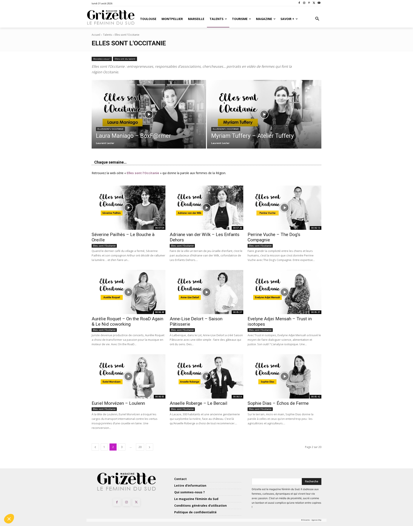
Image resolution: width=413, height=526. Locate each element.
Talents (107, 35)
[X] (313, 3)
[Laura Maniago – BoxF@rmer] (149, 114)
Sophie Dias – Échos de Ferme (278, 403)
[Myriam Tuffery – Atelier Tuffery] (264, 114)
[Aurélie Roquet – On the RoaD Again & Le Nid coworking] (128, 292)
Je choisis (27, 504)
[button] (317, 19)
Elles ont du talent (125, 58)
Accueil (96, 35)
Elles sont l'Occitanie (110, 129)
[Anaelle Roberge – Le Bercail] (206, 376)
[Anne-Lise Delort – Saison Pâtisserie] (206, 292)
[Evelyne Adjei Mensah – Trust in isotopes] (284, 292)
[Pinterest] (309, 3)
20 (140, 447)
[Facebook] (299, 3)
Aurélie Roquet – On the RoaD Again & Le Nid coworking (127, 321)
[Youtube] (318, 3)
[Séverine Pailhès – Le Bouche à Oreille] (128, 208)
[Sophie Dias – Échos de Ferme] (284, 376)
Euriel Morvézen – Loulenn (118, 403)
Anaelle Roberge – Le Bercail (198, 403)
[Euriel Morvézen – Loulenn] (128, 376)
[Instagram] (304, 3)
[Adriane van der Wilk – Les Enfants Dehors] (206, 208)
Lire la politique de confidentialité (28, 490)
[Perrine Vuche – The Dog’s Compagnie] (284, 208)
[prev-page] (95, 447)
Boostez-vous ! (101, 58)
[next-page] (149, 447)
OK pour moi (72, 504)
